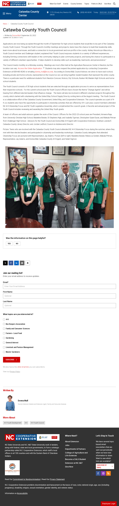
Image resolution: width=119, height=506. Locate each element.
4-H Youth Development (12, 423)
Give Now (107, 4)
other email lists (23, 367)
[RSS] (108, 473)
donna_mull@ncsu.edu (44, 72)
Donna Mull (16, 35)
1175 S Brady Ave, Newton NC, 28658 (61, 13)
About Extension (72, 441)
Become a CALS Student (75, 459)
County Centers (76, 4)
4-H (26, 423)
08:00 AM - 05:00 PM (107, 12)
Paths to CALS (96, 4)
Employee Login (108, 503)
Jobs (67, 445)
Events (65, 4)
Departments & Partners (75, 449)
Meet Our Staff (55, 4)
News (5, 24)
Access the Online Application (30, 68)
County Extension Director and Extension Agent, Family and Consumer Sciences (42, 404)
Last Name (7, 301)
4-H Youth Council (37, 423)
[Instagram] (103, 473)
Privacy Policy (15, 372)
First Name (7, 292)
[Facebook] (98, 473)
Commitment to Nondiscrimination (26, 479)
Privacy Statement (57, 479)
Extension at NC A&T (74, 463)
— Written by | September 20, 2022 (19, 35)
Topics (86, 4)
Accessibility (22, 493)
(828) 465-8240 (86, 12)
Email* (5, 282)
